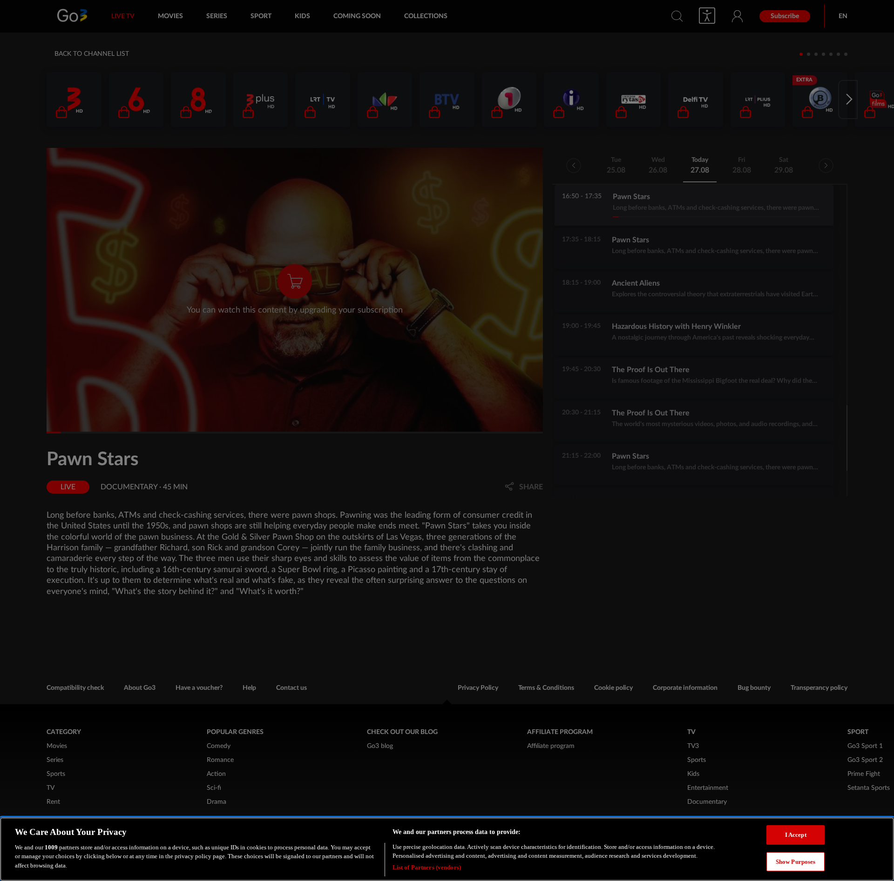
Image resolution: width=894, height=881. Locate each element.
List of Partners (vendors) (427, 866)
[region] (447, 849)
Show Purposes (796, 861)
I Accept (795, 834)
